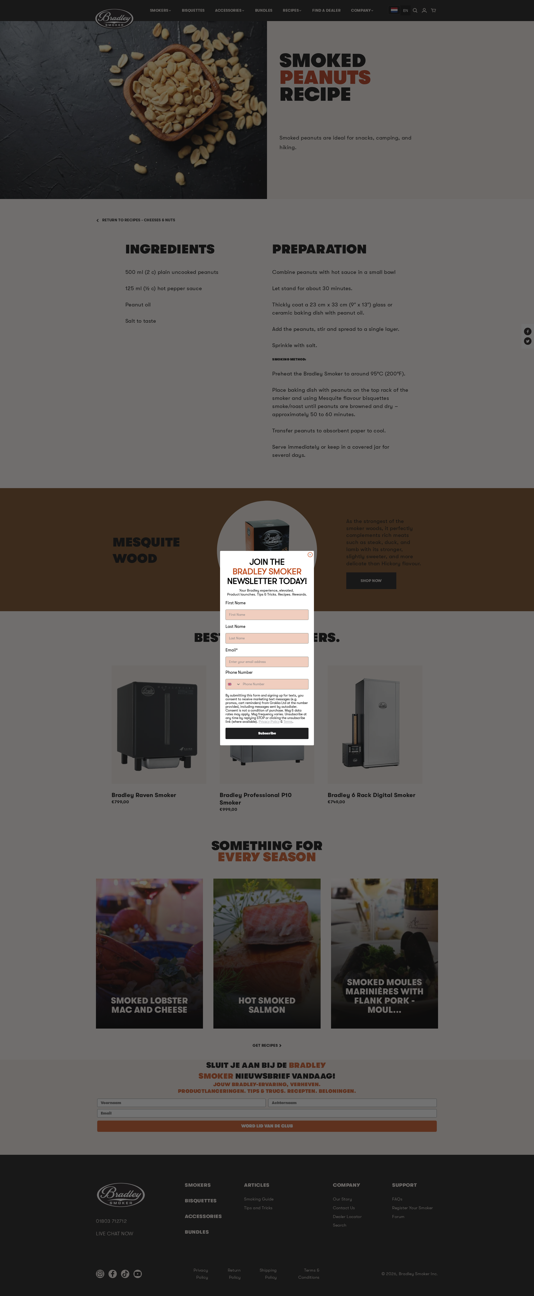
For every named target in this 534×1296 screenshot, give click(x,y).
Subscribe (267, 733)
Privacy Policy (269, 721)
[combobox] (233, 684)
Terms (287, 721)
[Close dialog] (310, 555)
